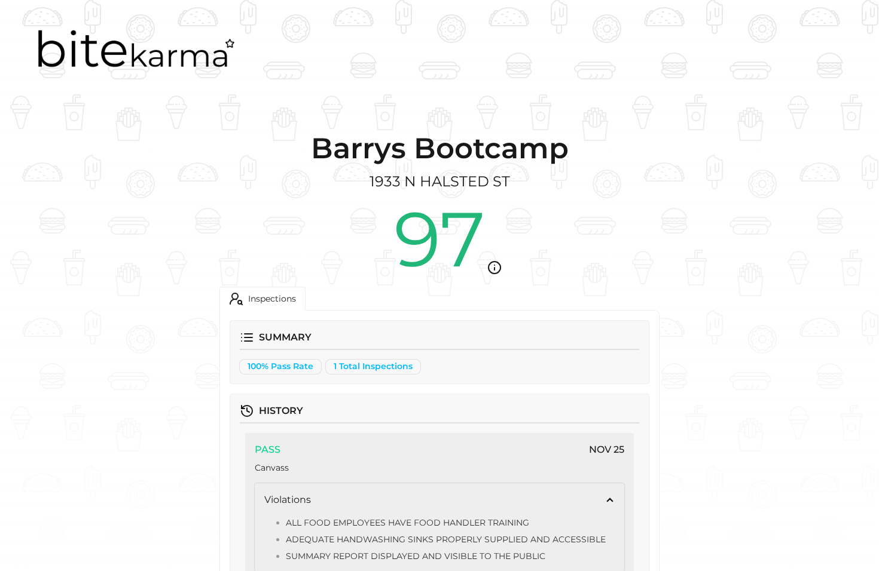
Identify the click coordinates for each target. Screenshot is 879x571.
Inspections (272, 298)
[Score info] (494, 267)
